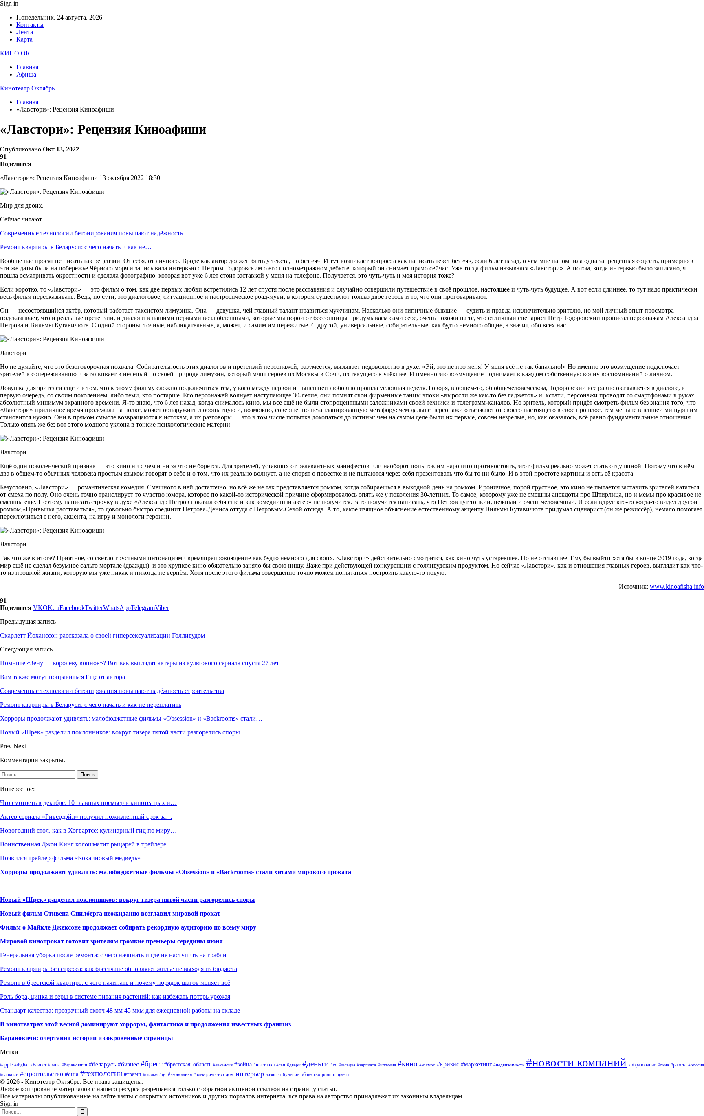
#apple (6, 1065)
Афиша (26, 74)
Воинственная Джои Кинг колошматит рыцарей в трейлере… (86, 844)
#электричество (209, 1074)
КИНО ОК (15, 53)
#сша (72, 1074)
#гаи (280, 1065)
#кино (408, 1063)
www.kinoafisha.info (677, 586)
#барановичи (74, 1065)
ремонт (329, 1074)
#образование (642, 1065)
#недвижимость (508, 1065)
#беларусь (102, 1064)
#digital (21, 1065)
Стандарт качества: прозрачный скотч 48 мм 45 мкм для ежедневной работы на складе (120, 1010)
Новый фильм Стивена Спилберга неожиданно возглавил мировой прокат (110, 913)
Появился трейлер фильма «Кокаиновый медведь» (70, 858)
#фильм (150, 1074)
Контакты (30, 24)
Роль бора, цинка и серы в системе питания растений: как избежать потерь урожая (115, 996)
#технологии (101, 1073)
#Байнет (38, 1065)
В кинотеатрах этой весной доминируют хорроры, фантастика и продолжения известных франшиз (145, 1024)
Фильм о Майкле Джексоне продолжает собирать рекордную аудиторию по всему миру (128, 927)
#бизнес (128, 1064)
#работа (678, 1065)
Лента (24, 32)
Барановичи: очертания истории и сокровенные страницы (86, 1038)
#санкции (9, 1074)
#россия (696, 1065)
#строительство (41, 1073)
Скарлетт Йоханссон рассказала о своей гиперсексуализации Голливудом (102, 635)
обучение (289, 1074)
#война (243, 1064)
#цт (162, 1074)
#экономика (180, 1074)
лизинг (272, 1074)
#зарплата (366, 1065)
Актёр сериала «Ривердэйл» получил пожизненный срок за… (86, 816)
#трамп (132, 1074)
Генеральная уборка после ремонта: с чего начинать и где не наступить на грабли (113, 955)
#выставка (264, 1065)
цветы (343, 1074)
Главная (27, 67)
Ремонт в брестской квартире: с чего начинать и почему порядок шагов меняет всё (115, 982)
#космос (427, 1065)
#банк (54, 1065)
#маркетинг (476, 1064)
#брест (152, 1063)
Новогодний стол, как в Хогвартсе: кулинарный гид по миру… (88, 830)
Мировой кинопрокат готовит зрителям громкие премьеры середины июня (111, 941)
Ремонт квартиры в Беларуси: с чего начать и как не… (76, 246)
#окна (663, 1065)
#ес (333, 1065)
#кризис (448, 1064)
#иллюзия (387, 1065)
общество (310, 1074)
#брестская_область (187, 1064)
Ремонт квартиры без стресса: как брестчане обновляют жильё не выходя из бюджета (118, 968)
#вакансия (223, 1065)
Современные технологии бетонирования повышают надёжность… (94, 233)
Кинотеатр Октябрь (27, 88)
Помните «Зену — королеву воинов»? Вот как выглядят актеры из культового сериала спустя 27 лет (139, 663)
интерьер (249, 1074)
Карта (24, 39)
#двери (294, 1065)
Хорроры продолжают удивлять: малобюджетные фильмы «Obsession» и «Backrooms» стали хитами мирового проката (175, 871)
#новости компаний (576, 1062)
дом (230, 1074)
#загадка (347, 1065)
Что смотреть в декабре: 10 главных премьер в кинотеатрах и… (88, 802)
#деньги (315, 1063)
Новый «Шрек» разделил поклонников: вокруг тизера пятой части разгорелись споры (127, 899)
